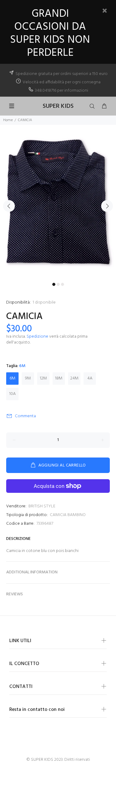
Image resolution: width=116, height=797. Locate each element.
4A (89, 378)
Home (8, 120)
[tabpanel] (58, 202)
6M (12, 378)
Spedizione (37, 336)
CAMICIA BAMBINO (68, 515)
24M (74, 378)
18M (58, 378)
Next (107, 206)
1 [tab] (53, 284)
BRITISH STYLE (41, 506)
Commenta (25, 416)
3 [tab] (62, 284)
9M (28, 378)
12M (43, 378)
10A (12, 393)
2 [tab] (58, 284)
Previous (9, 206)
